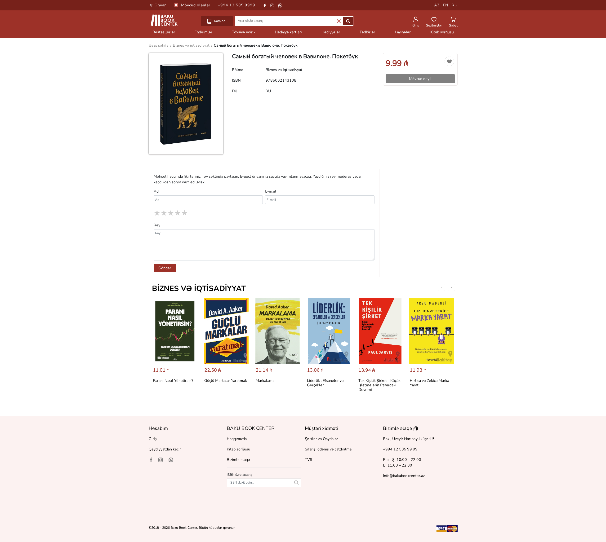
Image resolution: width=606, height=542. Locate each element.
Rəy (157, 225)
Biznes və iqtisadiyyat (199, 288)
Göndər (164, 268)
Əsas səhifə (159, 45)
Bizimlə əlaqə (238, 459)
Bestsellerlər (163, 32)
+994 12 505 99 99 (400, 449)
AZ (437, 5)
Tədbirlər (367, 32)
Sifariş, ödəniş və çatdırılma (328, 449)
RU (455, 5)
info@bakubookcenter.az (404, 475)
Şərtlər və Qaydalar (321, 438)
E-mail (270, 191)
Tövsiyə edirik (243, 32)
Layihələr (403, 32)
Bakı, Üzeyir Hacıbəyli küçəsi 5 (409, 438)
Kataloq (219, 21)
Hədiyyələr (330, 32)
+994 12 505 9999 (236, 5)
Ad (156, 191)
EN (445, 5)
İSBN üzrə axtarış (239, 474)
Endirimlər (203, 32)
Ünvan (160, 5)
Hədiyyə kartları (288, 32)
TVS (308, 459)
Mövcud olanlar (196, 5)
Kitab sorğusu (442, 32)
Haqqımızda (237, 438)
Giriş (153, 438)
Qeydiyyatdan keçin (165, 449)
